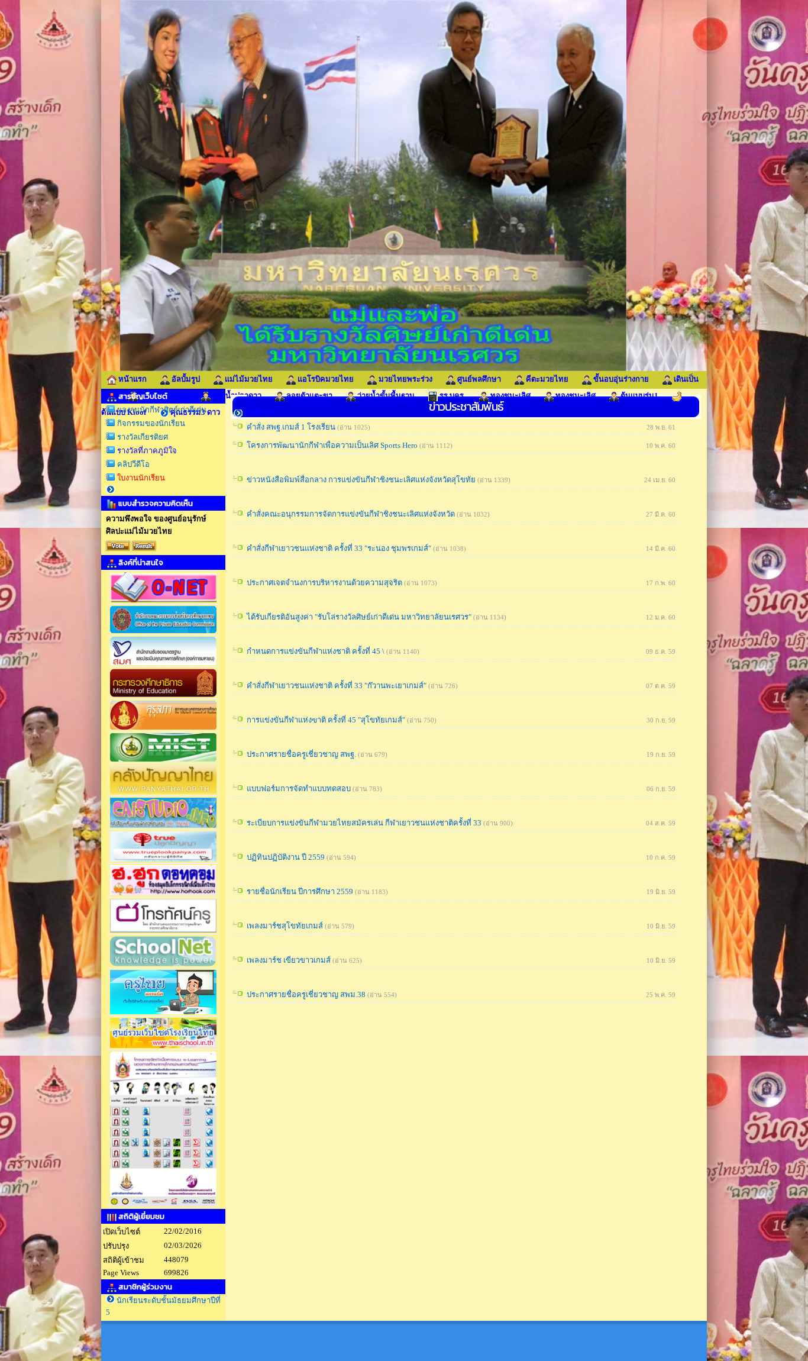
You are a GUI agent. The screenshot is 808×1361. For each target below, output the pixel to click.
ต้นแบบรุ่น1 (638, 395)
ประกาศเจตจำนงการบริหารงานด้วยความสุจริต (324, 582)
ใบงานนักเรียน (140, 477)
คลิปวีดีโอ (132, 464)
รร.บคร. (452, 395)
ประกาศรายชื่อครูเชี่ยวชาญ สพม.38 (306, 994)
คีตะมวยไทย (546, 379)
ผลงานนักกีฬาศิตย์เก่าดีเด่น (160, 409)
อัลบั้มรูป (185, 379)
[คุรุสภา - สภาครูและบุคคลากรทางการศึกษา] (163, 728)
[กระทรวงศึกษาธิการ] (163, 696)
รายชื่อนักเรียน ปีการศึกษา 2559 (300, 891)
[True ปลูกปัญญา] (163, 860)
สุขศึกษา (258, 412)
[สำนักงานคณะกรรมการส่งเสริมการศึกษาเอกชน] (163, 632)
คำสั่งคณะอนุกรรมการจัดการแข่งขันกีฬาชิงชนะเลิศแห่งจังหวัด (351, 513)
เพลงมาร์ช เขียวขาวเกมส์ (289, 960)
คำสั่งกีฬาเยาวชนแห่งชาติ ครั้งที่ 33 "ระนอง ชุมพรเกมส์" (339, 548)
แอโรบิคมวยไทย (325, 379)
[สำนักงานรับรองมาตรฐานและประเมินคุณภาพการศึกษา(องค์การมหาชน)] (163, 664)
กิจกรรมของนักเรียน (150, 423)
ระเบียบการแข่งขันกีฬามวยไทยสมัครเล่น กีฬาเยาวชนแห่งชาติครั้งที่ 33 (364, 822)
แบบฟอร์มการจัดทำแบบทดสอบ (299, 788)
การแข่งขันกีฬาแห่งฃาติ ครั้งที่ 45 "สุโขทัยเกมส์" (326, 719)
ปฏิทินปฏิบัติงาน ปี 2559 (286, 857)
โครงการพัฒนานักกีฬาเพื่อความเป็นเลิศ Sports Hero (332, 445)
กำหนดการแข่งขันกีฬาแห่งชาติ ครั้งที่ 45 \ (315, 651)
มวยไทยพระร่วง (404, 379)
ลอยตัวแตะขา (308, 395)
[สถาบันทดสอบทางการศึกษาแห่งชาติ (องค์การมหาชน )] (163, 601)
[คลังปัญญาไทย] (163, 793)
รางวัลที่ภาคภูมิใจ (146, 450)
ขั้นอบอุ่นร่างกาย (620, 379)
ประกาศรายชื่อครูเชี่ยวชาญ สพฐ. (301, 754)
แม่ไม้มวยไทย (248, 379)
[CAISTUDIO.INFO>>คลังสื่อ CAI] (163, 827)
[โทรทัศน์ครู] (163, 931)
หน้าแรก (132, 379)
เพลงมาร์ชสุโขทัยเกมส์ (285, 925)
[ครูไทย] (163, 1013)
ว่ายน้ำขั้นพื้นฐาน (385, 395)
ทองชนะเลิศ (510, 395)
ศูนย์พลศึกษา (478, 379)
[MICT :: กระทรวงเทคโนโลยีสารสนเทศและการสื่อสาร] (163, 760)
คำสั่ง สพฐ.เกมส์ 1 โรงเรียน (291, 427)
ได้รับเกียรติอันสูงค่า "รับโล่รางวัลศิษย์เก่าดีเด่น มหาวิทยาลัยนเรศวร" (359, 616)
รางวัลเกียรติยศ (141, 437)
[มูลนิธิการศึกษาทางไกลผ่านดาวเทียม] (163, 1205)
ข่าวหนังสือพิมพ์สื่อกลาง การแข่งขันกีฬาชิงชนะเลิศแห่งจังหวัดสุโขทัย (361, 479)
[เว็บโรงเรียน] (163, 1047)
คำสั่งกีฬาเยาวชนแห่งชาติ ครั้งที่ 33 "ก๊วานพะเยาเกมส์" (336, 685)
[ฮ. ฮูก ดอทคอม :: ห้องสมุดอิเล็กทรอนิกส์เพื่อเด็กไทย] (163, 894)
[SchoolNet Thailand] (163, 965)
